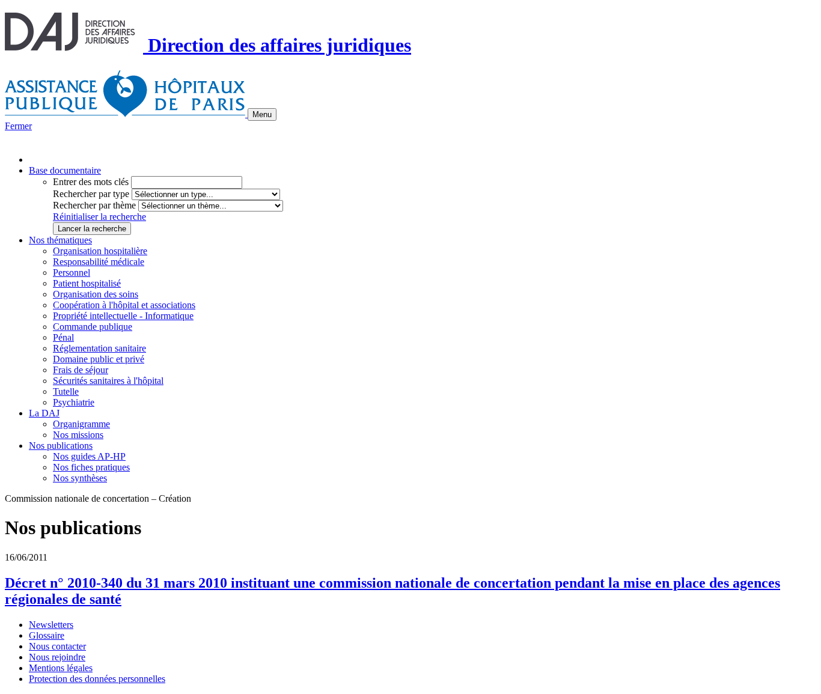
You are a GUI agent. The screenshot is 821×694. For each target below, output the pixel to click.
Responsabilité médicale (98, 262)
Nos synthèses (80, 478)
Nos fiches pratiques (91, 467)
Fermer (18, 126)
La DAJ (44, 413)
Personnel (71, 272)
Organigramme (81, 424)
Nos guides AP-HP (89, 456)
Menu (262, 114)
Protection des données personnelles (97, 679)
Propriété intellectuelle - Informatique (123, 316)
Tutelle (66, 391)
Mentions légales (61, 668)
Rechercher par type (91, 194)
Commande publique (92, 326)
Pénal (63, 337)
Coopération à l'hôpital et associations (124, 305)
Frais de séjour (80, 370)
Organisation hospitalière (100, 251)
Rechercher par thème (94, 205)
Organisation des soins (95, 294)
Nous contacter (57, 646)
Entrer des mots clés (91, 182)
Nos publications (61, 445)
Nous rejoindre (57, 657)
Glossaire (46, 635)
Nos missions (78, 435)
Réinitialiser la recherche (99, 217)
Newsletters (51, 624)
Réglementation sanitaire (99, 348)
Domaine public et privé (98, 359)
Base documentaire (65, 170)
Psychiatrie (73, 402)
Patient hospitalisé (87, 283)
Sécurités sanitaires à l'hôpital (108, 381)
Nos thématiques (60, 240)
